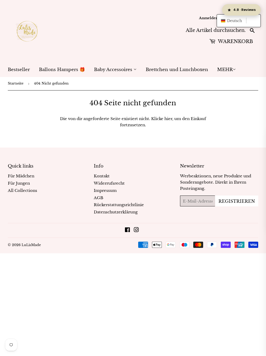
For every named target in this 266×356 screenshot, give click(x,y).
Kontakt (102, 175)
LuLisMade (31, 245)
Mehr (225, 69)
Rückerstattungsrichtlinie (119, 204)
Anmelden (208, 18)
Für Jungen (19, 183)
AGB (98, 197)
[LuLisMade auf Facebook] (127, 230)
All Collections (22, 190)
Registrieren (236, 201)
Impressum (105, 190)
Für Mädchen (21, 175)
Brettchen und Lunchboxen (177, 69)
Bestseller (19, 69)
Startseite (15, 83)
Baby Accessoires (114, 69)
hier (168, 118)
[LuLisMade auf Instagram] (136, 230)
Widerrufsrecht (109, 183)
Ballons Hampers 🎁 (62, 69)
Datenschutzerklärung (116, 212)
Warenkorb (235, 41)
